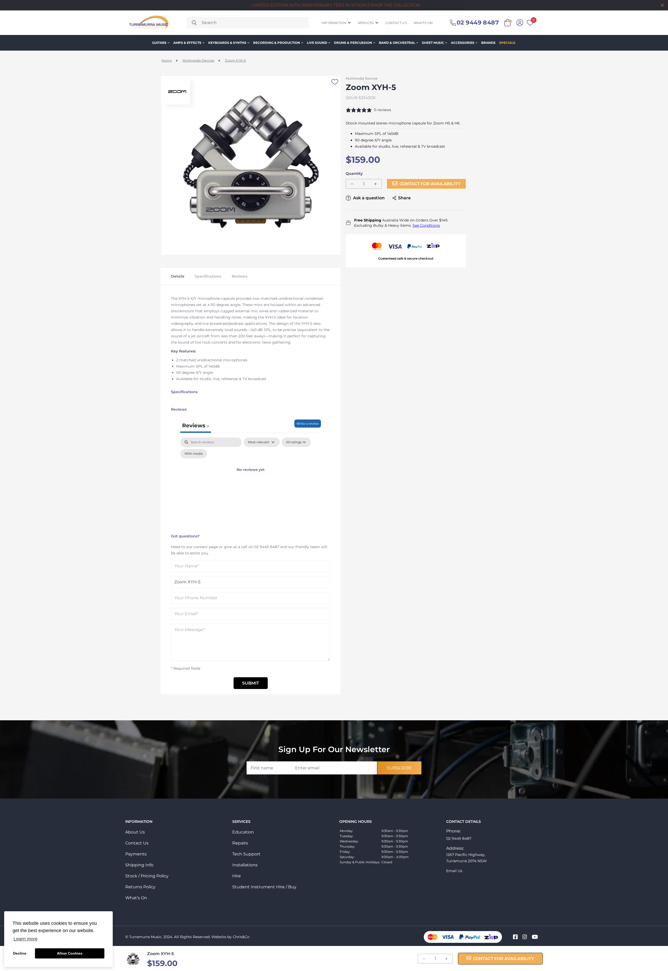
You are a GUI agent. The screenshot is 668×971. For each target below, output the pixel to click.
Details (177, 276)
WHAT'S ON (423, 23)
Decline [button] (19, 953)
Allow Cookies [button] (69, 953)
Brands (488, 43)
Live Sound (317, 43)
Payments (136, 854)
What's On (136, 897)
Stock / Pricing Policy (147, 875)
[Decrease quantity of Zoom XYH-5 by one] (352, 184)
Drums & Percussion (353, 43)
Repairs (240, 843)
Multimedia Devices (198, 60)
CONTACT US (396, 23)
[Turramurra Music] (148, 23)
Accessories (462, 43)
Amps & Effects (187, 43)
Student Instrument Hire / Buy (264, 886)
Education (243, 832)
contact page (206, 546)
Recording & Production (276, 43)
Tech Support (246, 854)
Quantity (354, 173)
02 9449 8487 (266, 546)
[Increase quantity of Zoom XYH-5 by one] (375, 184)
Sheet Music (433, 43)
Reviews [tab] (195, 425)
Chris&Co (241, 936)
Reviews (239, 276)
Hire (236, 875)
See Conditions (426, 225)
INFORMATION (334, 23)
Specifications (208, 276)
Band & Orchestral (397, 43)
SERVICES (366, 23)
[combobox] (248, 22)
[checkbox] (193, 453)
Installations (245, 864)
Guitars (159, 43)
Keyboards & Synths (227, 43)
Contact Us (136, 843)
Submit (250, 683)
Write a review (307, 423)
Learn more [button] (26, 939)
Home (167, 60)
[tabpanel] (250, 484)
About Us (135, 832)
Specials (507, 43)
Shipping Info (139, 864)
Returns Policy (140, 886)
